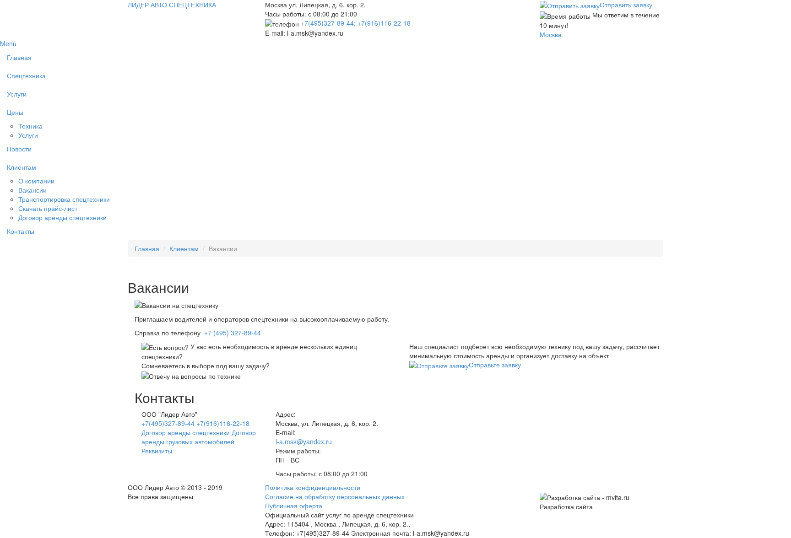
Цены (15, 112)
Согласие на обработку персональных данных (335, 496)
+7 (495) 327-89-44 (232, 332)
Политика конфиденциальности (312, 487)
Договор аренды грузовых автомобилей (198, 437)
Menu (8, 43)
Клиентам (21, 167)
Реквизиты (156, 450)
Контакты (20, 231)
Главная (19, 57)
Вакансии (32, 189)
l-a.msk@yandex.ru (304, 441)
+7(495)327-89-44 (168, 423)
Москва (551, 34)
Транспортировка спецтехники (64, 199)
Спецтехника (26, 75)
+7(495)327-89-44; (329, 22)
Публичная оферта (293, 505)
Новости (19, 148)
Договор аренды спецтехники (62, 217)
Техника (30, 125)
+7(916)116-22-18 (384, 22)
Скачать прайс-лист (47, 208)
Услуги (17, 93)
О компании (36, 180)
